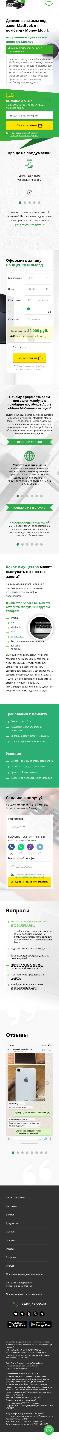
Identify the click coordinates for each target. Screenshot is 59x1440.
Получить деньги (27, 125)
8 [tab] (46, 1152)
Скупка (10, 1231)
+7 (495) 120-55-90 (33, 1304)
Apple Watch (17, 636)
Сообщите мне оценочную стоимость (29, 881)
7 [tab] (41, 1152)
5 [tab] (39, 202)
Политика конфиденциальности (25, 1274)
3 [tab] (29, 202)
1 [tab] (20, 202)
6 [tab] (41, 496)
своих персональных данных (24, 135)
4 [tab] (34, 202)
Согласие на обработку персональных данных (19, 1284)
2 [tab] (25, 202)
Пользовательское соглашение (24, 1294)
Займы (10, 1214)
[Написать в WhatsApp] (21, 854)
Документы (12, 1223)
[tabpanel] (29, 175)
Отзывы (10, 1248)
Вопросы (11, 1257)
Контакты (11, 1206)
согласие (20, 133)
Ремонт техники (15, 1197)
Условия (11, 1240)
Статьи (10, 1265)
